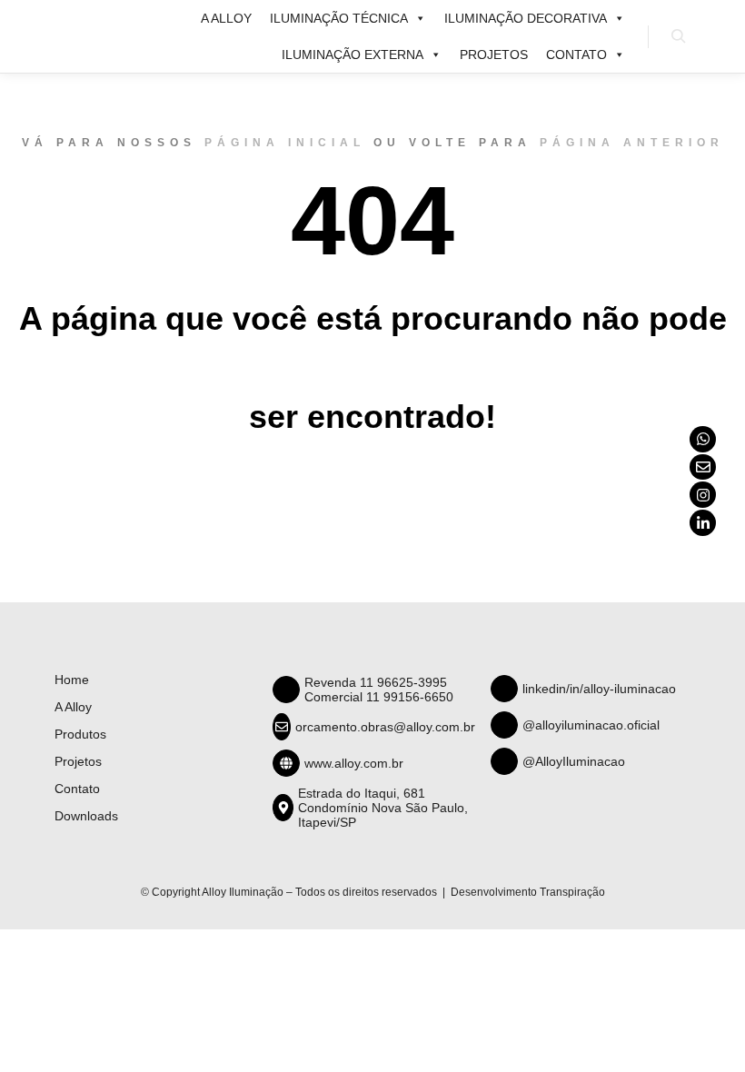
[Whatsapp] (703, 439)
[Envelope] (703, 467)
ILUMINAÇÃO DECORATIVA (525, 18)
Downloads (86, 816)
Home (72, 679)
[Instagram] (703, 494)
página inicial (284, 142)
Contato (576, 54)
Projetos (494, 54)
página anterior (632, 142)
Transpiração (572, 892)
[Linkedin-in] (703, 523)
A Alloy (226, 18)
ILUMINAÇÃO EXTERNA (352, 54)
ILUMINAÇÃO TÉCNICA (339, 18)
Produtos (80, 734)
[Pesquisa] (678, 36)
